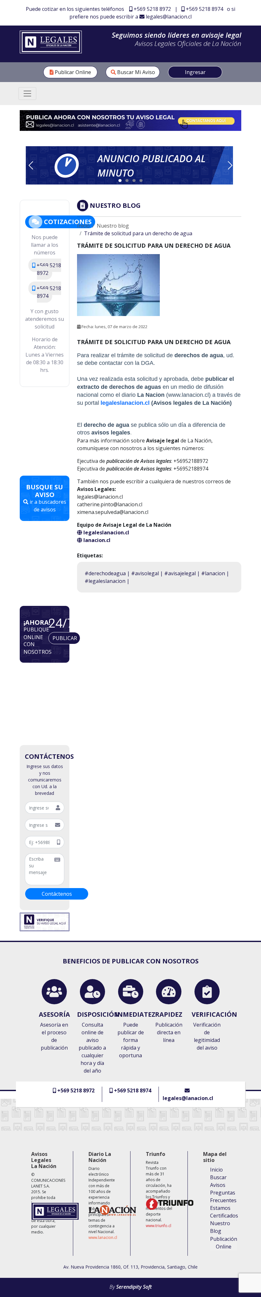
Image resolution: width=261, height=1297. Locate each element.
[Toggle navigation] (27, 93)
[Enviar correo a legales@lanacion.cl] (130, 120)
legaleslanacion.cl (125, 403)
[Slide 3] (134, 180)
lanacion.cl (96, 540)
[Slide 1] (120, 180)
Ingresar (195, 72)
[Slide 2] (127, 180)
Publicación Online (223, 1242)
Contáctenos (57, 893)
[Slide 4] (141, 180)
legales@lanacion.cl (168, 16)
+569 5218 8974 (204, 8)
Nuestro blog (113, 225)
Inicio (83, 225)
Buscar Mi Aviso (135, 72)
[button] (129, 165)
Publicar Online (72, 72)
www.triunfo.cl (158, 1225)
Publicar (65, 638)
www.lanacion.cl (102, 1237)
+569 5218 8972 (151, 8)
